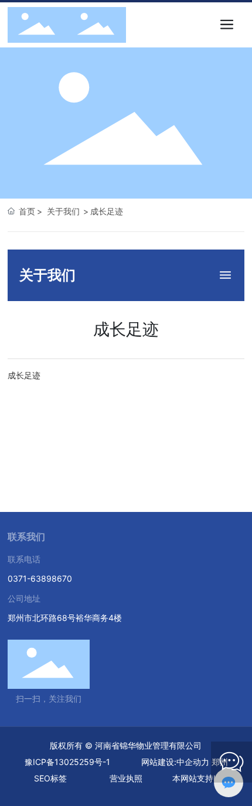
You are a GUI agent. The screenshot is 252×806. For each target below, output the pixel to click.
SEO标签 (50, 778)
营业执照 (126, 778)
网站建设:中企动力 (175, 762)
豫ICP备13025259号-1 (67, 762)
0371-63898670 (40, 578)
